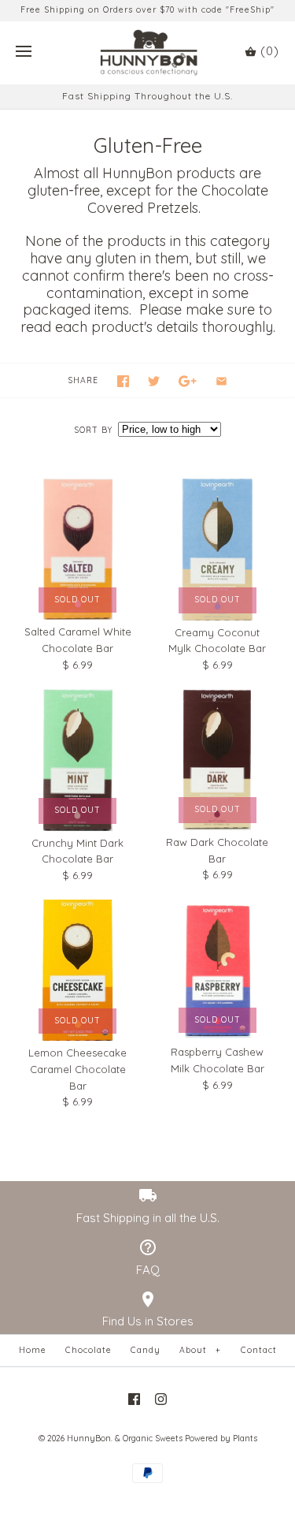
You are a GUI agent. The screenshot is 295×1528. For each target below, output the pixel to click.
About (199, 1350)
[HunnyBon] (147, 52)
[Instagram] (161, 1399)
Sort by (93, 430)
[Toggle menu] (23, 52)
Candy (145, 1350)
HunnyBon (89, 1438)
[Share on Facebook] (123, 381)
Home (32, 1350)
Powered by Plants (221, 1438)
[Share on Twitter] (154, 381)
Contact (259, 1350)
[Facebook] (134, 1399)
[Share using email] (221, 381)
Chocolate (88, 1350)
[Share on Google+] (188, 381)
